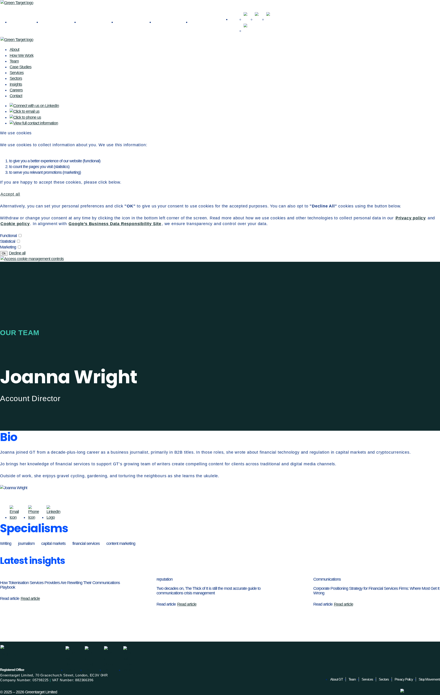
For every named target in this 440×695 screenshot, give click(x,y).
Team (14, 61)
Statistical (7, 241)
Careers (172, 21)
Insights (134, 21)
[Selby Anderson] (420, 691)
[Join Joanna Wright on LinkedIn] (53, 517)
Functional (8, 235)
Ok (4, 253)
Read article (30, 598)
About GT (336, 679)
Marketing (8, 247)
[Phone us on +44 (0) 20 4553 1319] (269, 15)
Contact (210, 21)
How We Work (21, 55)
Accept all (10, 194)
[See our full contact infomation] (247, 27)
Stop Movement (429, 679)
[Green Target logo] (17, 3)
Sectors (97, 21)
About (24, 21)
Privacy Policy (404, 679)
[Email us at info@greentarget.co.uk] (258, 15)
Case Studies (20, 67)
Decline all (17, 253)
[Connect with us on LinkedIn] (247, 15)
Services (59, 21)
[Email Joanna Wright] (16, 517)
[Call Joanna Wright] (34, 517)
